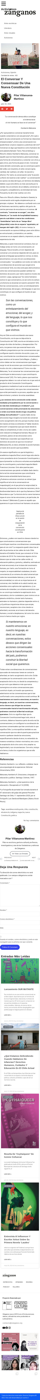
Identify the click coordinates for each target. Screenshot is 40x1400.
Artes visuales (9, 33)
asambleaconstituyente (14, 809)
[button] (2, 109)
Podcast (6, 1287)
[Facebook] (6, 1328)
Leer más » (7, 1015)
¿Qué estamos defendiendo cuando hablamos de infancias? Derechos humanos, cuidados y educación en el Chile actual (19, 1062)
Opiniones (19, 1282)
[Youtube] (4, 1328)
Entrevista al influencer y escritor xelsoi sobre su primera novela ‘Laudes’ (17, 1239)
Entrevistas (7, 1282)
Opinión (13, 72)
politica (14, 815)
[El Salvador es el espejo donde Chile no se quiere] (10, 1361)
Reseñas (29, 1282)
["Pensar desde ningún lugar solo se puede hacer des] (29, 1380)
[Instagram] (9, 1328)
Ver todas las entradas (20, 854)
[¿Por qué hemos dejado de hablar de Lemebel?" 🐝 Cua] (10, 1380)
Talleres (16, 1287)
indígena (13, 812)
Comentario (5, 883)
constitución (33, 809)
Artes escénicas (10, 23)
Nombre (3, 910)
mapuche (21, 812)
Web (1, 928)
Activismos (8, 38)
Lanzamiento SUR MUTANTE (19, 989)
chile (26, 809)
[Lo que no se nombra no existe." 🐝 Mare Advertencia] (29, 1342)
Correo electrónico (7, 919)
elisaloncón (5, 812)
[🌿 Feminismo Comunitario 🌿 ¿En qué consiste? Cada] (29, 1361)
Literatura (7, 28)
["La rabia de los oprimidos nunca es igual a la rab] (10, 1342)
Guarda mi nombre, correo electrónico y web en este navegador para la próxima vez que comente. (19, 941)
